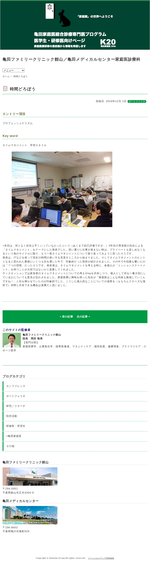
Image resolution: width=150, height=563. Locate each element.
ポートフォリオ (137, 101)
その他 (10, 446)
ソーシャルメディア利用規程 (101, 558)
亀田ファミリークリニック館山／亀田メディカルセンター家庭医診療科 (71, 59)
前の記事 (67, 316)
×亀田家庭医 (14, 436)
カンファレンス (15, 385)
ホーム (6, 76)
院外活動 (11, 416)
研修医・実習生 (15, 425)
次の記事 (82, 316)
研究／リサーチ (15, 405)
